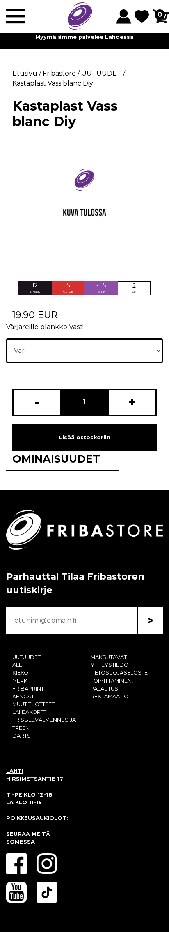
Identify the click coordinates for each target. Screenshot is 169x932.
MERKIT (22, 681)
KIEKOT (21, 673)
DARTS (21, 736)
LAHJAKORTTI (30, 712)
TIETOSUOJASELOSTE (119, 673)
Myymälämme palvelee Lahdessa (84, 37)
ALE (17, 665)
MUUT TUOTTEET (33, 704)
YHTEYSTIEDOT (111, 665)
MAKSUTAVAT (109, 657)
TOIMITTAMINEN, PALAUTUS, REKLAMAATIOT (112, 689)
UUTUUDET (26, 657)
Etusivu (24, 73)
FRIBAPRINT (28, 689)
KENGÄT (23, 696)
